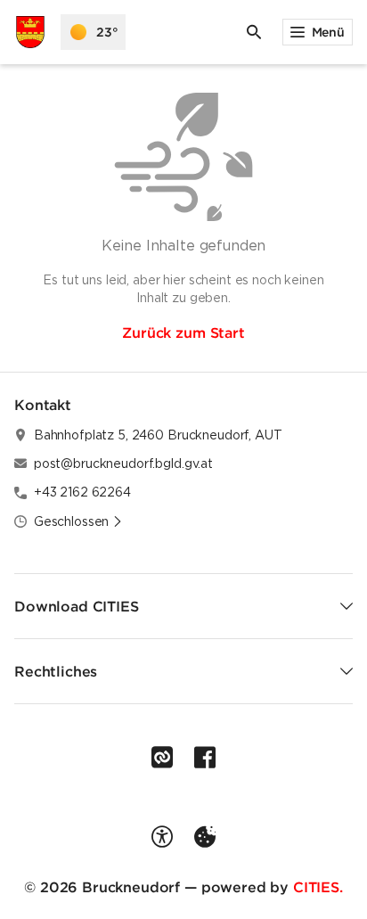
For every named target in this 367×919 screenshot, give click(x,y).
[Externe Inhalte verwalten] (205, 837)
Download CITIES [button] (76, 606)
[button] (78, 521)
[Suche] (254, 32)
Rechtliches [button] (55, 671)
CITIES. (318, 887)
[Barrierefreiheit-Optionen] (162, 837)
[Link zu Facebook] (205, 757)
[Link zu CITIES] (162, 757)
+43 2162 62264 (82, 492)
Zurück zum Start (183, 332)
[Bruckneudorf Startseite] (30, 32)
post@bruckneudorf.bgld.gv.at (123, 463)
